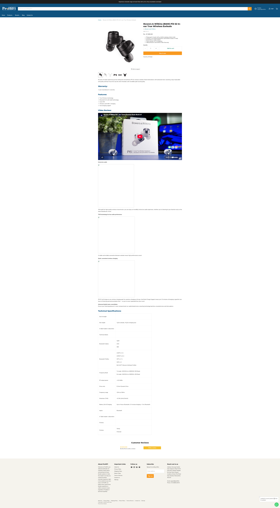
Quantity (145, 45)
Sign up (150, 476)
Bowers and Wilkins (150, 29)
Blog (23, 15)
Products (9, 15)
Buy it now (162, 53)
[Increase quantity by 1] (156, 48)
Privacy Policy (117, 469)
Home (3, 15)
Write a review (152, 448)
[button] (100, 74)
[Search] (250, 8)
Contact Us (30, 15)
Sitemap (116, 479)
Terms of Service (118, 475)
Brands (17, 15)
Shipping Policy (118, 471)
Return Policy (117, 473)
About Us (116, 467)
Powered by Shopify (102, 503)
